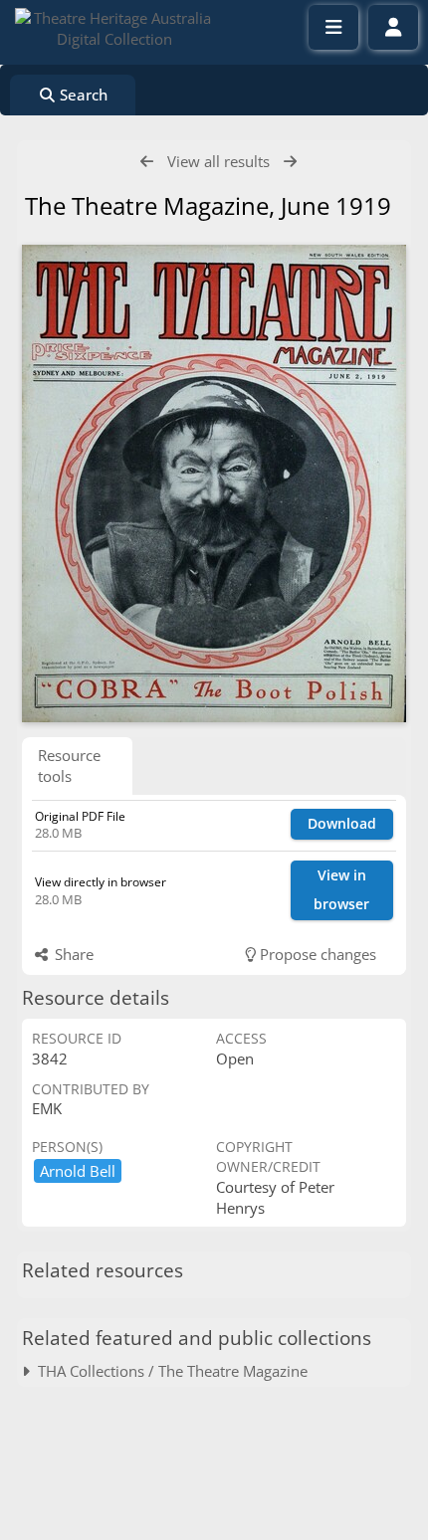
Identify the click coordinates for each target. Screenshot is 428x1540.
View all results (218, 161)
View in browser (341, 889)
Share (72, 954)
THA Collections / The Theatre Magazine (169, 1371)
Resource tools (69, 765)
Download (342, 823)
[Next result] (290, 161)
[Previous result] (146, 161)
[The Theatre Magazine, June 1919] (214, 483)
